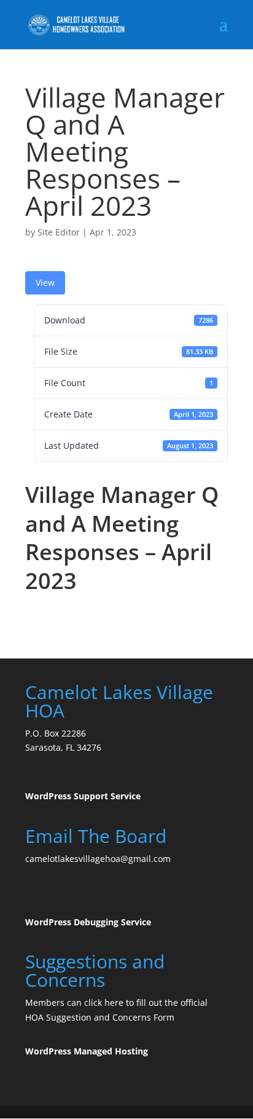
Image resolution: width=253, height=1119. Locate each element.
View (45, 282)
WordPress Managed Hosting (86, 1051)
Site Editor (58, 232)
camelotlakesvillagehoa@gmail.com (98, 858)
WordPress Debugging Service (88, 922)
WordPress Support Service (83, 796)
